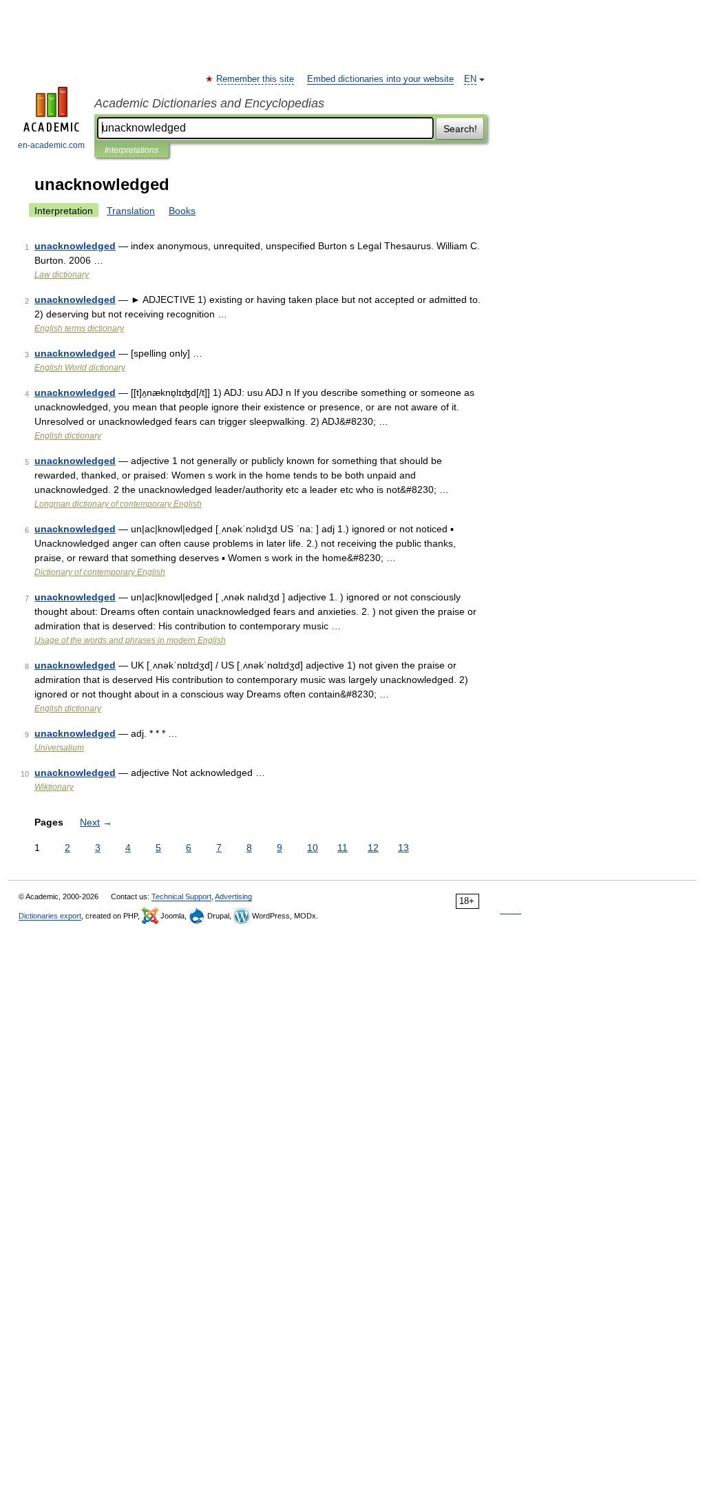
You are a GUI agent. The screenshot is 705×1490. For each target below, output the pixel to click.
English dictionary (67, 436)
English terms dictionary (79, 328)
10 (312, 847)
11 (342, 847)
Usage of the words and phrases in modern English (130, 640)
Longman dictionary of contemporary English (118, 504)
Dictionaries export (50, 916)
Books (182, 210)
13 (403, 847)
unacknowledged (75, 245)
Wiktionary (54, 787)
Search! (460, 128)
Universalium (59, 748)
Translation (131, 210)
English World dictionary (79, 368)
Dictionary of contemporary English (99, 572)
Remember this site (256, 79)
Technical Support (181, 896)
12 (373, 847)
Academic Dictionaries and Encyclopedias (209, 103)
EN (470, 79)
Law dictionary (61, 275)
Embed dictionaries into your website (380, 79)
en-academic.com (51, 145)
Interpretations (131, 150)
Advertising (233, 896)
